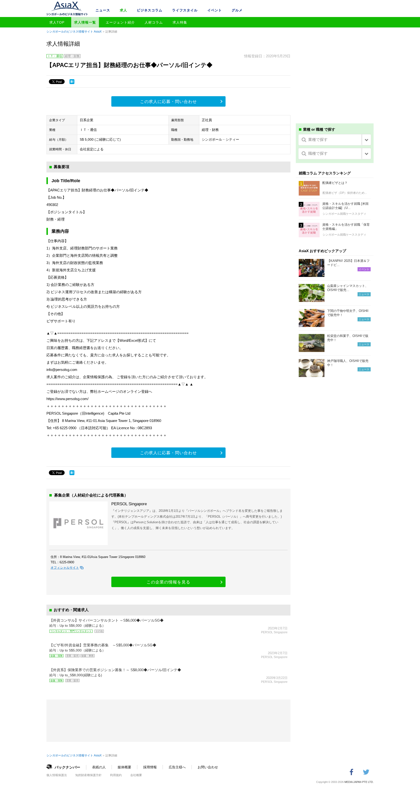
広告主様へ (177, 767)
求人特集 (180, 22)
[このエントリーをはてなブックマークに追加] (72, 81)
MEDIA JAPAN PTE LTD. (359, 781)
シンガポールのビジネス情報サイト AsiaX (74, 31)
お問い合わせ (208, 767)
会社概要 (136, 775)
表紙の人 (99, 767)
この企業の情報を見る (168, 582)
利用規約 (116, 775)
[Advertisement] (334, 82)
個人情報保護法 (56, 775)
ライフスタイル (185, 10)
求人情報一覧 (85, 22)
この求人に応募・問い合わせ (168, 101)
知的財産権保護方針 (88, 775)
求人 (123, 10)
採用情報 (150, 767)
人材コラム (154, 22)
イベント (214, 10)
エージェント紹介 (120, 22)
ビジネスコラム (149, 10)
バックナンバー (67, 767)
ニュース (103, 10)
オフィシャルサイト (65, 567)
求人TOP (56, 22)
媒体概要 (124, 767)
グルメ (237, 10)
